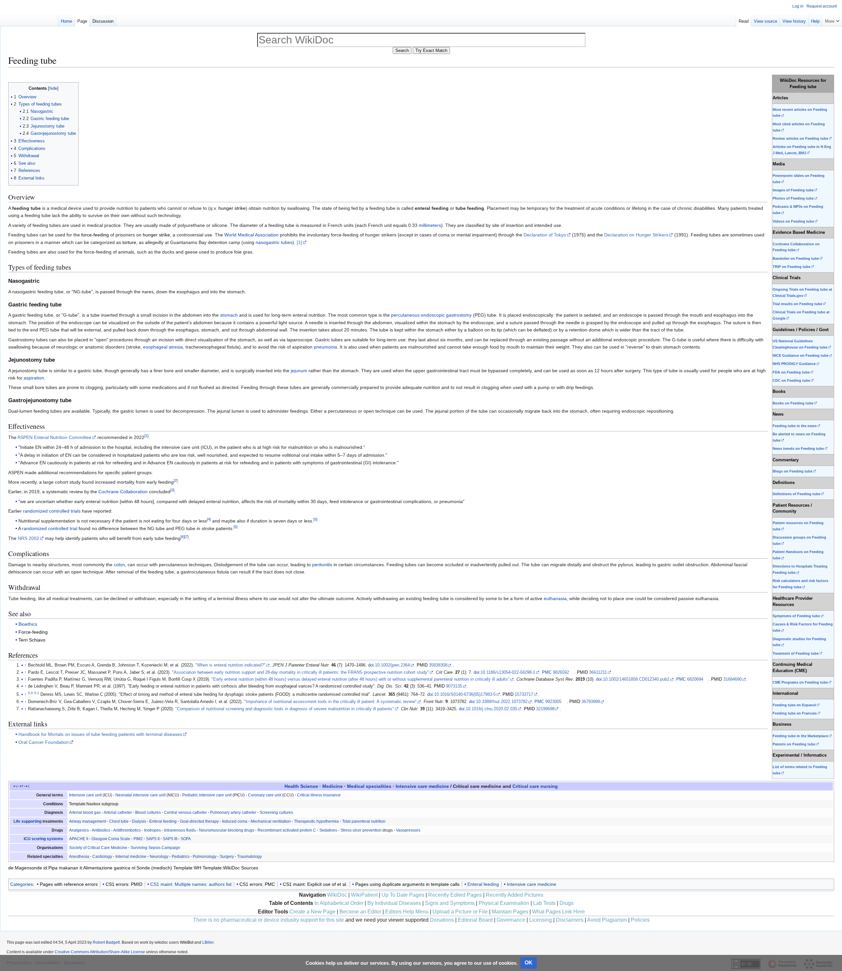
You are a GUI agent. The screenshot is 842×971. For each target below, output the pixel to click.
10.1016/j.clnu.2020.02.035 (491, 709)
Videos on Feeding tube (793, 221)
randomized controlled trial (49, 528)
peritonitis (322, 564)
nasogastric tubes (274, 242)
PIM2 (138, 839)
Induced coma (234, 821)
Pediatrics (180, 856)
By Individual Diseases (394, 903)
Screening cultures (276, 812)
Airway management (87, 821)
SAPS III (170, 839)
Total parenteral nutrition (363, 821)
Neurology (159, 856)
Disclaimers (569, 920)
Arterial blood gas (85, 812)
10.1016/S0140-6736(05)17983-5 (465, 694)
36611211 (598, 672)
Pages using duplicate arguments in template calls (407, 884)
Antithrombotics (127, 830)
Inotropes (152, 830)
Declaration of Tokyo (545, 234)
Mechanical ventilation (271, 821)
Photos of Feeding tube (793, 198)
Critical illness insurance (319, 795)
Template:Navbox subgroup (93, 804)
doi (371, 665)
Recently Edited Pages (455, 895)
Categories (21, 884)
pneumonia (325, 347)
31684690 (732, 679)
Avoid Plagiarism (607, 920)
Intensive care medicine (422, 786)
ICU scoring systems (43, 839)
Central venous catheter (185, 812)
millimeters (430, 225)
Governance (511, 920)
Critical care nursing (535, 786)
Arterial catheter (118, 812)
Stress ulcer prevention (361, 830)
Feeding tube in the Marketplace (800, 736)
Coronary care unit (264, 795)
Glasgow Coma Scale (110, 839)
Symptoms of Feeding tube (796, 616)
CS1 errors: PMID (124, 884)
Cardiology (102, 856)
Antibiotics (101, 830)
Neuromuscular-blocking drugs (226, 830)
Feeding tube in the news (795, 426)
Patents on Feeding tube (794, 744)
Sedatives (328, 830)
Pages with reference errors (69, 884)
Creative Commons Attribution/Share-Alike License (100, 952)
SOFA (186, 839)
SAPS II (153, 839)
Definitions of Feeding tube (796, 494)
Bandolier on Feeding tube (796, 258)
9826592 (561, 672)
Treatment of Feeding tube (796, 653)
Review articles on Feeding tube (800, 138)
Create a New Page (312, 911)
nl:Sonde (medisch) (152, 867)
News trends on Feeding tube (798, 448)
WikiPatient (364, 895)
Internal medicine (130, 856)
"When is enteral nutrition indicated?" (230, 665)
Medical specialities (369, 786)
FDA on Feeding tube (791, 372)
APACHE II (78, 839)
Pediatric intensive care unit (207, 795)
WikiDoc (337, 895)
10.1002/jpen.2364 (392, 665)
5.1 (36, 693)
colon (119, 564)
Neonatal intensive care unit (140, 795)
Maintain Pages (510, 911)
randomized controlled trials (52, 511)
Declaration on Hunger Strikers (636, 234)
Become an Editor (360, 911)
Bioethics (27, 624)
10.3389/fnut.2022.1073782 (502, 701)
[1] (299, 242)
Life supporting (27, 821)
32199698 (545, 709)
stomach (229, 315)
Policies (640, 920)
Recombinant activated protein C (287, 830)
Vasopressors (408, 830)
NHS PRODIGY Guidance (794, 364)
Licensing (540, 920)
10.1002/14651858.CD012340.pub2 (636, 679)
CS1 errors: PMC (257, 884)
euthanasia (555, 598)
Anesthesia (79, 856)
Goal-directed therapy (199, 821)
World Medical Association (251, 234)
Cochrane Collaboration (123, 491)
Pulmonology (204, 856)
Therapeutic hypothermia (316, 821)
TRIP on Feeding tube (791, 267)
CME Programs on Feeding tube (800, 682)
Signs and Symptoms (450, 903)
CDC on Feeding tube (791, 380)
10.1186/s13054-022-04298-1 (508, 672)
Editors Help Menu (407, 911)
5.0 (30, 693)
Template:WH (187, 867)
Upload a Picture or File (460, 911)
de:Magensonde (25, 867)
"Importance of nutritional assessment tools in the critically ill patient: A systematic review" (330, 701)
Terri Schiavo (31, 640)
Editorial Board (475, 920)
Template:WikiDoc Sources (230, 867)
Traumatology (249, 856)
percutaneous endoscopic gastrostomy (431, 315)
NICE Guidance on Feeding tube (801, 355)
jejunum (299, 370)
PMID (422, 665)
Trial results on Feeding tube (797, 304)
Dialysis (139, 821)
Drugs (566, 903)
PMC (547, 672)
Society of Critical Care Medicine (98, 847)
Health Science (301, 786)
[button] (832, 19)
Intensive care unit (85, 795)
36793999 (591, 701)
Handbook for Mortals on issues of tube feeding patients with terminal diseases (100, 734)
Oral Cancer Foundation (43, 742)
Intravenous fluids (180, 830)
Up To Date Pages (403, 895)
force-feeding (95, 234)
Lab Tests (544, 903)
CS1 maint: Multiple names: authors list (191, 884)
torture (129, 242)
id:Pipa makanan (60, 867)
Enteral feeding (163, 821)
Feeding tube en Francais (795, 713)
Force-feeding (33, 632)
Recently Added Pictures (514, 895)
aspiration (34, 377)
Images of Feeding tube (793, 190)
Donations (442, 920)
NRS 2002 (28, 538)
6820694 (695, 679)
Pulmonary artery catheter (233, 812)
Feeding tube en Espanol (794, 705)
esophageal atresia (163, 347)
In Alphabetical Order (338, 903)
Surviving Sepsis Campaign (155, 847)
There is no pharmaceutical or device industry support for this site (268, 920)
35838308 (438, 665)
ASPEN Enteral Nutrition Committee (54, 437)
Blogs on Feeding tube (792, 471)
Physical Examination (504, 903)
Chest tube (119, 821)
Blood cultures (148, 812)
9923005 (553, 701)
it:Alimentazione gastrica (105, 867)
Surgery (227, 856)
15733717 (524, 694)
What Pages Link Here (558, 911)
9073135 (454, 686)
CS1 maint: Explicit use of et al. (315, 884)
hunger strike (232, 208)
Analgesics (79, 830)
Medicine (332, 786)
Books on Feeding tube (793, 403)
